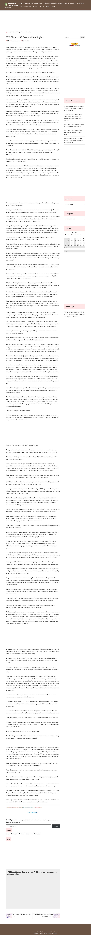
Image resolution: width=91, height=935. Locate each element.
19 (68, 243)
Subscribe (56, 826)
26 (68, 245)
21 (75, 243)
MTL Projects (80, 3)
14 (75, 241)
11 (65, 241)
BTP (8, 40)
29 (78, 245)
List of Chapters (32, 812)
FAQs (47, 6)
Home (21, 3)
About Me (42, 6)
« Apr (65, 247)
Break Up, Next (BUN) (70, 3)
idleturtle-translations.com (28, 807)
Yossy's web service (53, 933)
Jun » (65, 251)
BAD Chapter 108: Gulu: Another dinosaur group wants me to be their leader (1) (74, 108)
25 (65, 245)
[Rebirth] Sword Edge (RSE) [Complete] (53, 3)
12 (68, 241)
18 (65, 243)
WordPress (41, 933)
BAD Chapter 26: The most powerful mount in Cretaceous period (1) (73, 132)
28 (75, 245)
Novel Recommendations (25, 6)
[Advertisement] (45, 21)
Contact (53, 6)
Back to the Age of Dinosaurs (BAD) (33, 3)
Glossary (35, 6)
